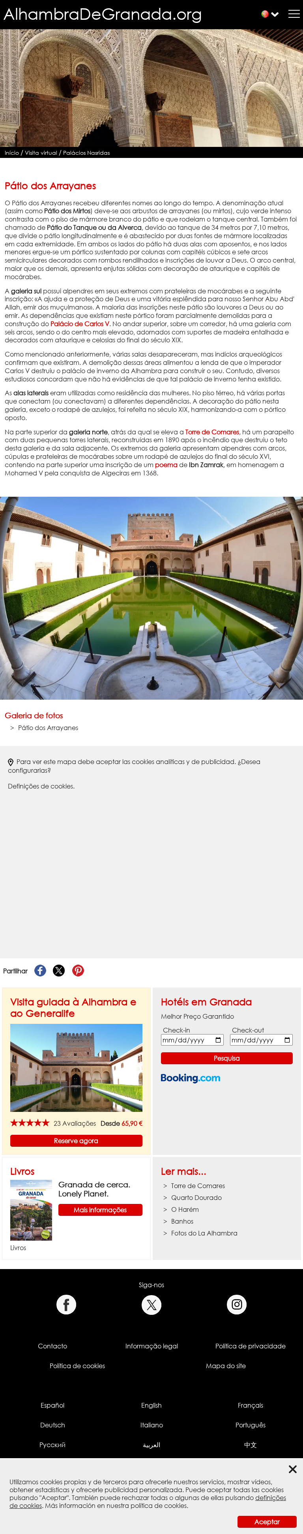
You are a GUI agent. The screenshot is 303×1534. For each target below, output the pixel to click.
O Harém (185, 1209)
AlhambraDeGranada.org (102, 13)
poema (166, 465)
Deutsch (52, 1425)
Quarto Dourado (196, 1198)
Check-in (176, 1030)
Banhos (182, 1221)
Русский (52, 1445)
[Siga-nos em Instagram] (237, 1305)
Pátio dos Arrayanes (48, 728)
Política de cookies (77, 1366)
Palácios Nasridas (86, 152)
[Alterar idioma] (265, 14)
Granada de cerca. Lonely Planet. (94, 1189)
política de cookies (159, 1506)
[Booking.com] (190, 1078)
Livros (22, 1171)
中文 (250, 1445)
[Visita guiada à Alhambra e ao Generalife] (76, 1067)
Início (12, 152)
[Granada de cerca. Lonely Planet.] (31, 1209)
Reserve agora (76, 1141)
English (151, 1405)
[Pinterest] (78, 971)
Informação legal (151, 1346)
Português (251, 1425)
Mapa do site (226, 1366)
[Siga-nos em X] (152, 1305)
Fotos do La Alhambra (204, 1233)
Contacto (52, 1346)
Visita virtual (41, 152)
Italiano (151, 1425)
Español (52, 1405)
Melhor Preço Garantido (197, 1016)
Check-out (248, 1030)
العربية (151, 1445)
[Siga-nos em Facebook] (66, 1305)
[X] (59, 971)
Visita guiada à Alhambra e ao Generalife (73, 1007)
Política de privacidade (250, 1346)
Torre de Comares (212, 432)
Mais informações (100, 1210)
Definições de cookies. (41, 786)
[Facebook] (40, 971)
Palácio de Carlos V (79, 324)
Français (250, 1405)
